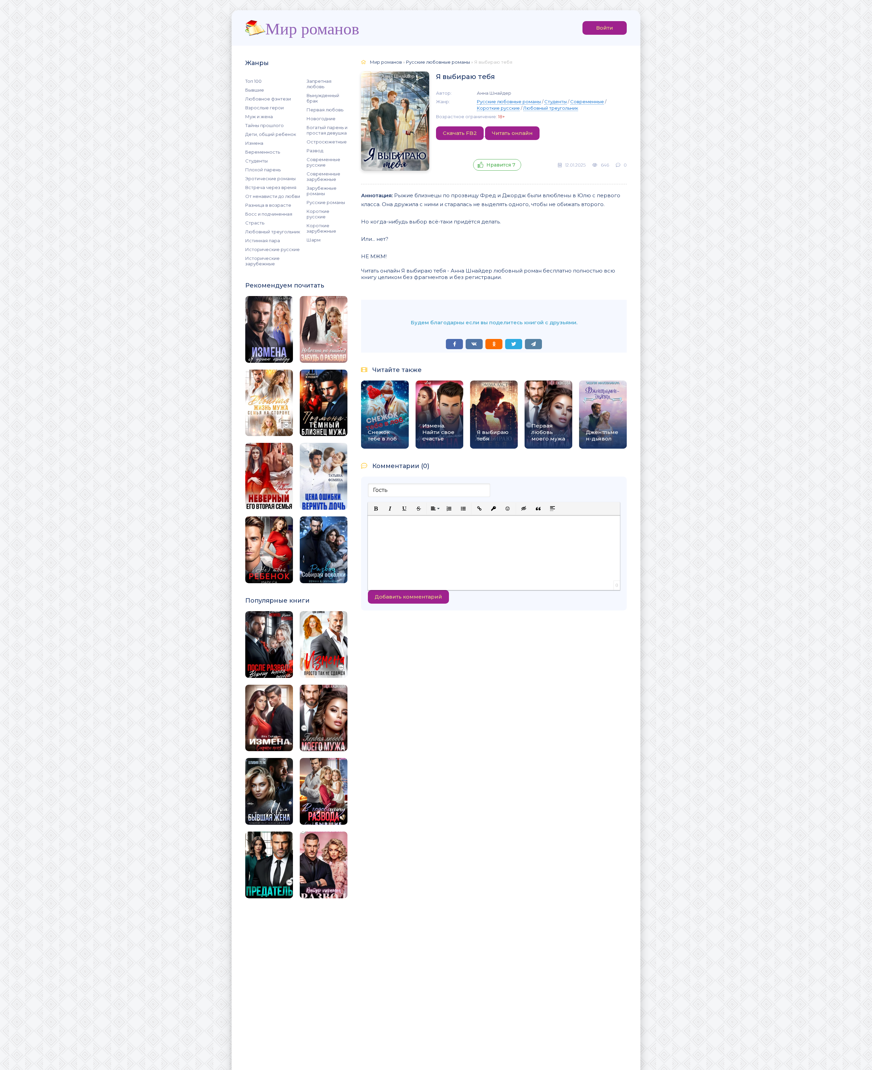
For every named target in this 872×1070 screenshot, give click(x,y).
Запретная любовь (319, 83)
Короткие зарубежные (321, 228)
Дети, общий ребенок (270, 134)
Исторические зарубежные (262, 260)
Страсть (254, 223)
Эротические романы (270, 178)
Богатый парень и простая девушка (327, 130)
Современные (587, 101)
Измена (254, 143)
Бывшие (254, 90)
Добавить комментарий (408, 596)
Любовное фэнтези (268, 99)
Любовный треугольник (272, 231)
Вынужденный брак (323, 98)
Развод (315, 150)
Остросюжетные (327, 141)
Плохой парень (263, 169)
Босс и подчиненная (268, 214)
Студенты (256, 161)
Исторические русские (272, 249)
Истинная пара (262, 240)
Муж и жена (259, 116)
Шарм (314, 240)
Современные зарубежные (323, 176)
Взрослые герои (264, 107)
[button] (375, 508)
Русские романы (326, 202)
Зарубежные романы (322, 190)
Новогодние (321, 118)
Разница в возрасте (268, 205)
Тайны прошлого (264, 125)
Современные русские (323, 162)
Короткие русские (318, 213)
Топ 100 (253, 81)
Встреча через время (270, 187)
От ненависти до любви (272, 196)
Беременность (262, 152)
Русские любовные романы (509, 101)
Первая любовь (325, 109)
